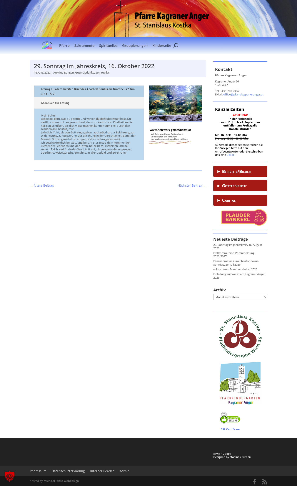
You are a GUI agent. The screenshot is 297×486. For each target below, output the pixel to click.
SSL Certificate (230, 429)
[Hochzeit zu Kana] (175, 120)
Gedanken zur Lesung (55, 103)
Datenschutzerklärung (68, 471)
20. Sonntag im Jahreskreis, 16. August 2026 (237, 246)
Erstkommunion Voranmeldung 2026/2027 (233, 254)
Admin (124, 471)
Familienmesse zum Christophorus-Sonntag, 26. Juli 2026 (236, 262)
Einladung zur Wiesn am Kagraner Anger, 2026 (239, 275)
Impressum (38, 471)
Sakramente (84, 45)
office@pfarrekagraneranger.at (243, 94)
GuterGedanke (84, 72)
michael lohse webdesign (61, 481)
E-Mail (230, 155)
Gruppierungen (135, 45)
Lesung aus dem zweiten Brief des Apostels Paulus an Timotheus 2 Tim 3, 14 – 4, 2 (88, 91)
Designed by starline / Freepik (232, 457)
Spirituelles (108, 45)
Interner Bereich (102, 471)
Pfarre (64, 45)
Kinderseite (161, 45)
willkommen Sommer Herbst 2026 (235, 269)
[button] (9, 476)
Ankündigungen (63, 72)
